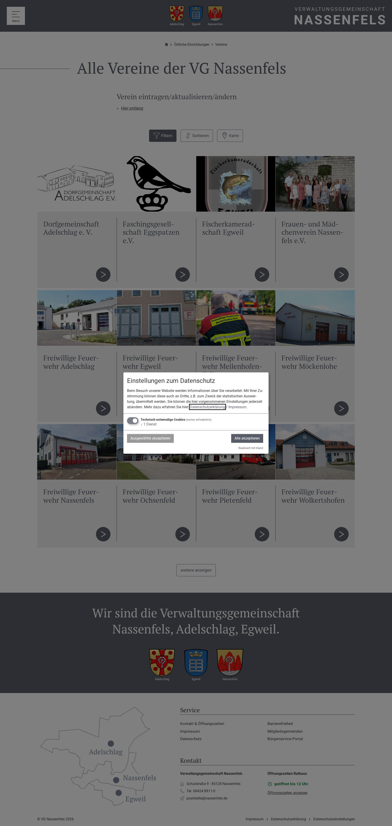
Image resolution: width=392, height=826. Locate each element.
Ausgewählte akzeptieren (150, 438)
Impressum (237, 407)
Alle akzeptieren (247, 438)
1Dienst (149, 424)
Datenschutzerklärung (207, 407)
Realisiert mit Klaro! (250, 447)
